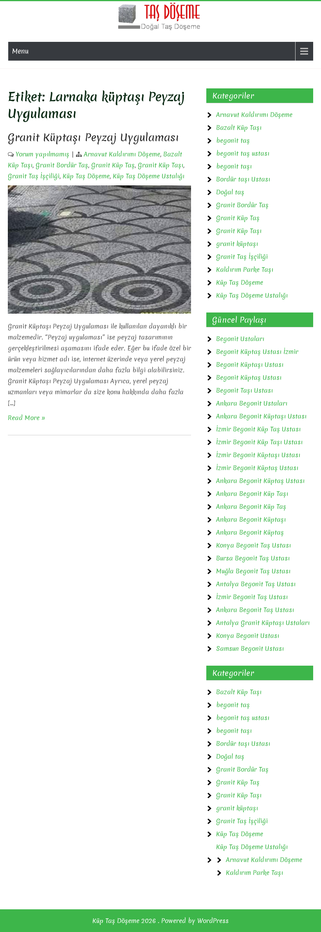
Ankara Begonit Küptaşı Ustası (261, 416)
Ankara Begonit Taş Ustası (255, 609)
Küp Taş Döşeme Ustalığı (148, 176)
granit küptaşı (237, 243)
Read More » (26, 417)
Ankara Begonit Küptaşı (251, 519)
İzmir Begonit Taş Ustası (252, 597)
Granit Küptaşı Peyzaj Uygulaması (93, 137)
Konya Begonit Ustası (247, 635)
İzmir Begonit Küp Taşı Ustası (259, 442)
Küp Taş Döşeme (86, 176)
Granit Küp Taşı (160, 165)
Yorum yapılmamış (42, 154)
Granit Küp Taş (113, 165)
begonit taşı (234, 166)
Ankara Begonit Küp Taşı (252, 493)
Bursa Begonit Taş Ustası (253, 558)
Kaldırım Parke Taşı (244, 269)
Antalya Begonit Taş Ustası (256, 584)
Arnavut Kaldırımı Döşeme (122, 154)
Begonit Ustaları (240, 338)
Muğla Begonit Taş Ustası (253, 571)
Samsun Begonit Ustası (250, 648)
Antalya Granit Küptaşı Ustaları (263, 622)
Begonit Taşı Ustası (244, 390)
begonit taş (233, 140)
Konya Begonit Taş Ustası (253, 545)
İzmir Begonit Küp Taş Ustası (258, 429)
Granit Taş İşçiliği (34, 176)
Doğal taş (230, 192)
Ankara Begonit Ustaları (251, 403)
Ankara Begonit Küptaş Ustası (260, 480)
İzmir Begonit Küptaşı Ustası (258, 455)
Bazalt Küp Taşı (238, 127)
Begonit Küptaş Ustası (248, 377)
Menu (20, 51)
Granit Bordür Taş (62, 165)
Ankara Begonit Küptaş (250, 532)
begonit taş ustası (242, 153)
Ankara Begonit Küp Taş (251, 506)
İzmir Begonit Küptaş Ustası (257, 467)
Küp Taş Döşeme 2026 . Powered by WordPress (160, 920)
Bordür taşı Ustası (243, 179)
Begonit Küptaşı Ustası (249, 364)
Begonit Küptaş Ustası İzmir (257, 351)
